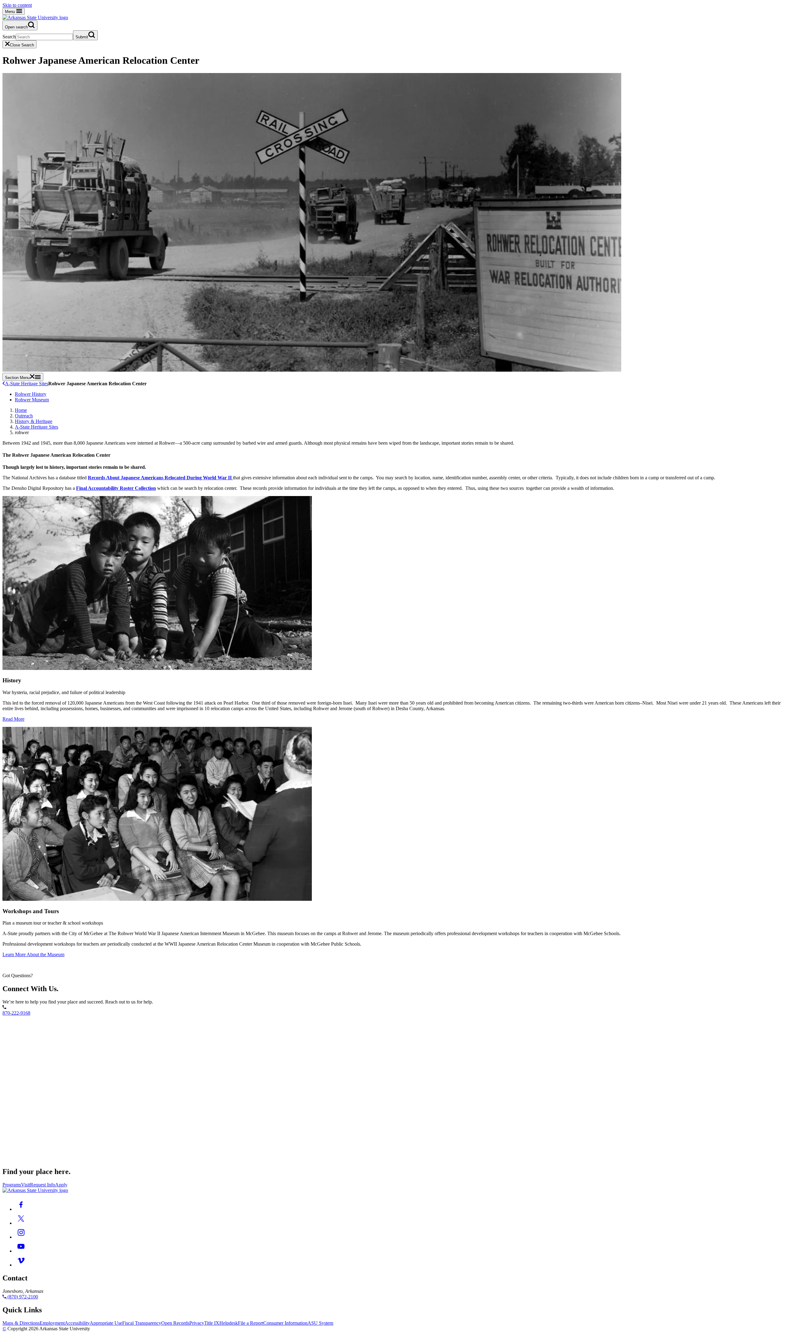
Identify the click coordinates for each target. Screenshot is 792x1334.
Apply (61, 1184)
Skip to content (17, 5)
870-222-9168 (16, 1013)
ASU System (320, 1323)
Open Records (175, 1323)
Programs (11, 1184)
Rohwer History (30, 394)
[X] (21, 1223)
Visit (25, 1184)
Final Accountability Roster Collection (116, 488)
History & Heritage (33, 421)
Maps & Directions (21, 1323)
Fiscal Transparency (141, 1323)
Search (9, 36)
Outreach (24, 415)
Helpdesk (228, 1323)
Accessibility (77, 1323)
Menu (10, 11)
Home (21, 410)
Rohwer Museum (32, 399)
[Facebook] (21, 1209)
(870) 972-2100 (22, 1296)
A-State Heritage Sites (26, 383)
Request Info (42, 1184)
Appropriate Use (106, 1323)
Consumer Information (285, 1323)
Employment (52, 1323)
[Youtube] (21, 1251)
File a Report (250, 1323)
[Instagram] (21, 1237)
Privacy (196, 1323)
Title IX (211, 1323)
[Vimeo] (21, 1264)
